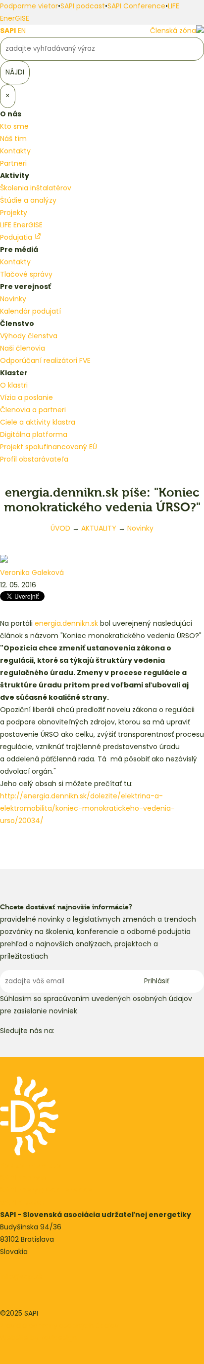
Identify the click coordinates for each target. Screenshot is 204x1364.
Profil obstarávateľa (34, 459)
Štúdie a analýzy (28, 200)
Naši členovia (22, 348)
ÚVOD (60, 528)
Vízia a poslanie (26, 397)
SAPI (8, 31)
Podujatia (17, 237)
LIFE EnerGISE (21, 225)
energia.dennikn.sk (66, 623)
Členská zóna (173, 31)
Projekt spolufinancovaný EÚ (48, 447)
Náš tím (13, 139)
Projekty (13, 212)
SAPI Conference (136, 6)
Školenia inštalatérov (35, 188)
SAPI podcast (82, 6)
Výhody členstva (28, 336)
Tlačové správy (26, 274)
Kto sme (14, 126)
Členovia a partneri (33, 410)
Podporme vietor (29, 6)
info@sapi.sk (21, 1276)
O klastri (14, 385)
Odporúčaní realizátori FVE (45, 360)
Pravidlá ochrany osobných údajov (59, 1325)
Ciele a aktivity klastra (37, 422)
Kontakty (15, 151)
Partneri (13, 163)
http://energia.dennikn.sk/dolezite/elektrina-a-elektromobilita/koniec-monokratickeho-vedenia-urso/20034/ (87, 808)
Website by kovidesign (38, 1338)
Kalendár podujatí (30, 311)
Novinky (13, 299)
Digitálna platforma (33, 434)
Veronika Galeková (32, 572)
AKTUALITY (98, 528)
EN (22, 31)
